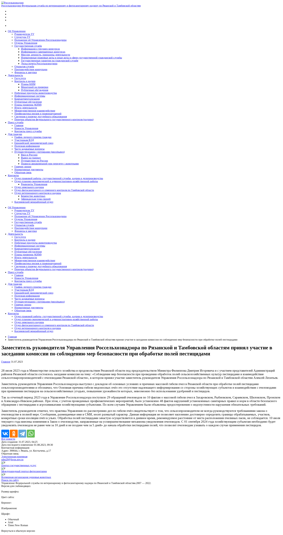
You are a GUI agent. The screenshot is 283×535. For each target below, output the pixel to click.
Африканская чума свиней (36, 199)
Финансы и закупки (25, 72)
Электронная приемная (14, 456)
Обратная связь (22, 172)
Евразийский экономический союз (33, 143)
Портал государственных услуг (18, 465)
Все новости (8, 439)
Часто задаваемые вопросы (29, 149)
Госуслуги (20, 78)
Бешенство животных (33, 196)
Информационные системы (29, 96)
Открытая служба (24, 66)
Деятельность (15, 75)
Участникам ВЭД (24, 140)
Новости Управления (26, 128)
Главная (12, 336)
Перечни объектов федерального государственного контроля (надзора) (54, 119)
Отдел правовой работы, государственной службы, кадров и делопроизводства (58, 178)
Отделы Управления (25, 43)
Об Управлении (17, 31)
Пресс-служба (15, 122)
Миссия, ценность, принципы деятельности (45, 54)
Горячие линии (22, 166)
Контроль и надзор (24, 81)
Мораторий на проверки (34, 87)
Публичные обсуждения (34, 90)
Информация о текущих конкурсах (40, 48)
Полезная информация (27, 146)
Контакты (13, 175)
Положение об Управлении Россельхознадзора (40, 40)
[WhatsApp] (31, 434)
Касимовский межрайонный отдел (33, 202)
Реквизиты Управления (34, 184)
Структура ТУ (22, 37)
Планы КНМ (28, 84)
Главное (18, 125)
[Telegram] (22, 434)
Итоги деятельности (25, 107)
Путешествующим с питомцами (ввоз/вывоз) (39, 151)
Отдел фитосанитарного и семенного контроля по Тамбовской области (54, 190)
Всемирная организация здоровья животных (26, 477)
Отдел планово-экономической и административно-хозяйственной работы (56, 181)
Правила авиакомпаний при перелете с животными (50, 163)
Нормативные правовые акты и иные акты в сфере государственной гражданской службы (71, 57)
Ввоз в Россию (29, 154)
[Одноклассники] (14, 434)
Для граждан (15, 134)
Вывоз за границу (31, 157)
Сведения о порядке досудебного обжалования (40, 116)
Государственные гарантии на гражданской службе (49, 60)
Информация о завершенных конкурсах (43, 51)
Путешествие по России (34, 160)
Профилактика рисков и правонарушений (37, 113)
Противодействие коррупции (30, 69)
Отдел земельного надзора (29, 187)
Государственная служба (28, 45)
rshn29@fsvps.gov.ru (12, 459)
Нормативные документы (28, 169)
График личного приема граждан (32, 137)
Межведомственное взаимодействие (34, 110)
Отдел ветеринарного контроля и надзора (37, 193)
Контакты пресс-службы (28, 131)
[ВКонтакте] (5, 434)
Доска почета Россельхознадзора (39, 63)
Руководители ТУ (24, 34)
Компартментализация (27, 98)
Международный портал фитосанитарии (24, 471)
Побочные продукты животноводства (35, 93)
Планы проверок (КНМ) (28, 104)
